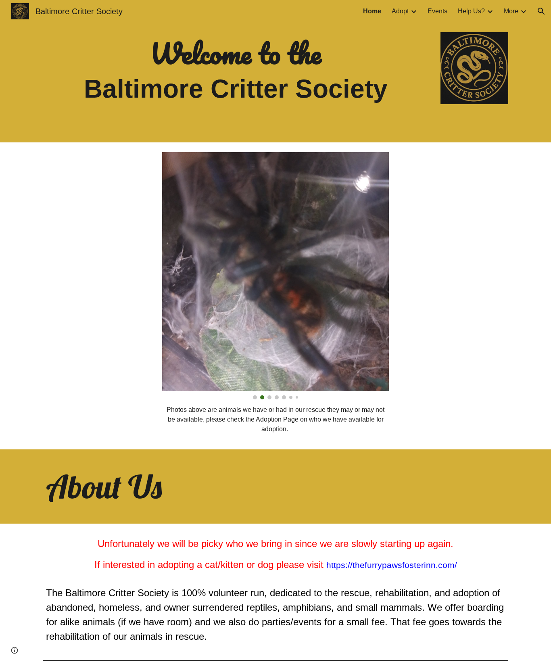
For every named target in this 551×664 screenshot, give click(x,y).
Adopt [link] (400, 11)
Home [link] (372, 11)
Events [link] (437, 11)
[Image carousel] (275, 275)
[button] (541, 11)
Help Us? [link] (471, 11)
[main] (236, 71)
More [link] (511, 11)
